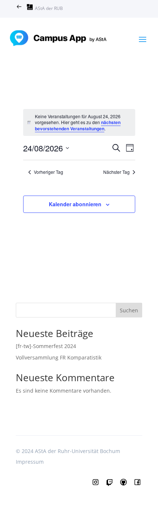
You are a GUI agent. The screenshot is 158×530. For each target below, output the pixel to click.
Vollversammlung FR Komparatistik (58, 357)
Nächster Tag (116, 172)
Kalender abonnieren (75, 204)
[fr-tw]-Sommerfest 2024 (46, 346)
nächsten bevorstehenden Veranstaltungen (78, 125)
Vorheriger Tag (48, 172)
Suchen (129, 310)
